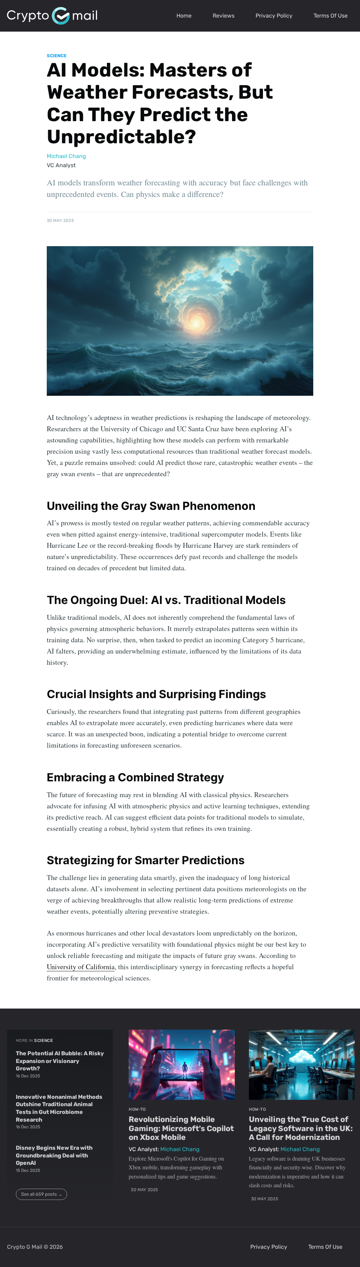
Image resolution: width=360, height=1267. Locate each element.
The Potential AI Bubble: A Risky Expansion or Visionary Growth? (60, 1061)
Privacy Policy (274, 15)
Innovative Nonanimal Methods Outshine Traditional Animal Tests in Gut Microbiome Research (59, 1108)
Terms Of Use (331, 15)
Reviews (223, 15)
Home (184, 15)
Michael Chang (66, 156)
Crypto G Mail (24, 1246)
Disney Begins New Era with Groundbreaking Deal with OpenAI (54, 1155)
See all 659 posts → (42, 1194)
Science (56, 55)
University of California (81, 966)
